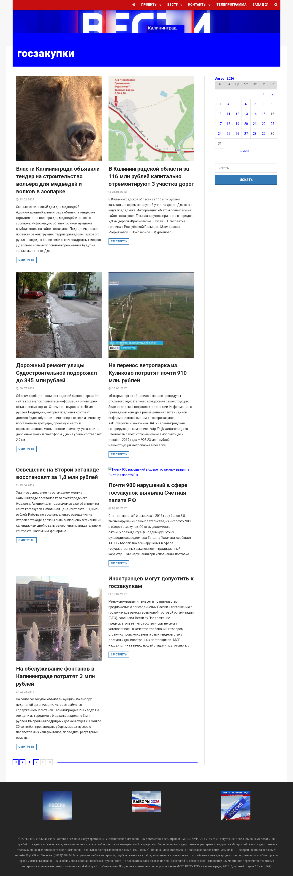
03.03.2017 (119, 508)
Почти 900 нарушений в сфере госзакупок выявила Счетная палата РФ (148, 493)
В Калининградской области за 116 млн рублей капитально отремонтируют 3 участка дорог (151, 176)
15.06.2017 (119, 388)
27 (246, 133)
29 (264, 133)
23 (272, 124)
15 (264, 114)
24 (220, 133)
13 (246, 114)
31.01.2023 (119, 192)
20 (246, 124)
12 (237, 114)
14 (255, 114)
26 (237, 133)
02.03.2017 (26, 691)
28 (255, 133)
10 (220, 114)
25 (228, 133)
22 (264, 124)
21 (255, 124)
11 (228, 114)
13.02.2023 (26, 199)
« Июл (244, 151)
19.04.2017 (26, 485)
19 (237, 124)
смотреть (26, 259)
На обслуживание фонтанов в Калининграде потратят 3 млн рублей (55, 676)
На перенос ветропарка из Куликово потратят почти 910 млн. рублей (148, 373)
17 (220, 124)
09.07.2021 (26, 388)
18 (228, 124)
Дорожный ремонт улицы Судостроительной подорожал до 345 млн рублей (56, 373)
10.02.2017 (119, 594)
